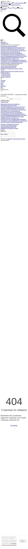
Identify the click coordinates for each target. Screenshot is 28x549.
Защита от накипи (5, 65)
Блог (10, 8)
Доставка (4, 8)
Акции (2, 70)
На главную (14, 425)
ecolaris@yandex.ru (15, 5)
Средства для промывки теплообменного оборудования (11, 54)
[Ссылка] (1, 79)
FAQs (15, 8)
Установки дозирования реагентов (13, 63)
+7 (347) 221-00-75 (18, 3)
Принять (23, 541)
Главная (3, 43)
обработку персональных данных (16, 138)
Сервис (20, 68)
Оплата (21, 8)
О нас (6, 43)
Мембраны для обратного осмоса (10, 68)
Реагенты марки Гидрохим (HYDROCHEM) (14, 56)
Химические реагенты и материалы (10, 45)
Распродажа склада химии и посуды (14, 71)
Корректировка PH (11, 67)
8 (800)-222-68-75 (7, 3)
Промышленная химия (12, 56)
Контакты (3, 42)
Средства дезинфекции (11, 60)
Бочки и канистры (9, 61)
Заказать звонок (5, 100)
